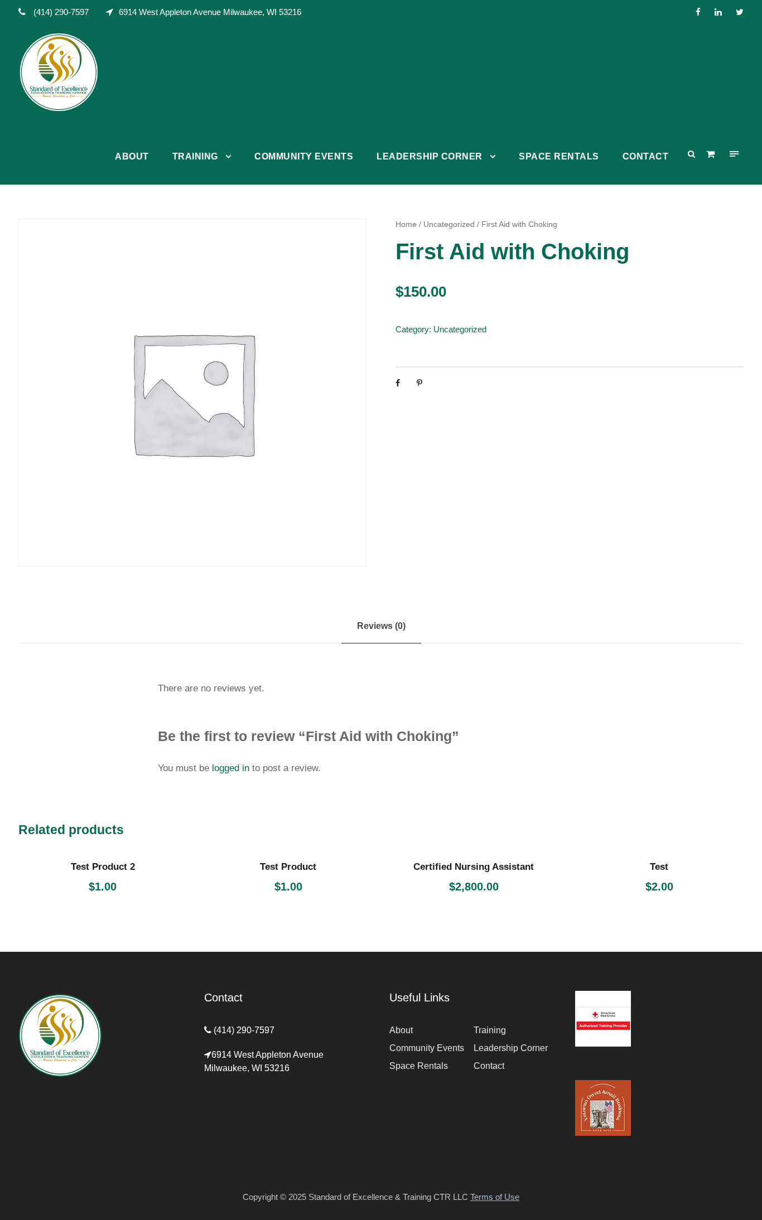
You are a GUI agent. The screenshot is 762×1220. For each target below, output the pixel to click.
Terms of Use (494, 1197)
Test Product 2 (103, 866)
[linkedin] (718, 12)
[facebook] (698, 12)
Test (659, 866)
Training (195, 156)
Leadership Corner (430, 156)
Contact (646, 156)
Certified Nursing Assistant (473, 866)
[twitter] (740, 12)
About (132, 156)
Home (406, 224)
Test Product (288, 866)
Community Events (303, 156)
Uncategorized (449, 224)
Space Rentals (559, 156)
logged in (230, 768)
